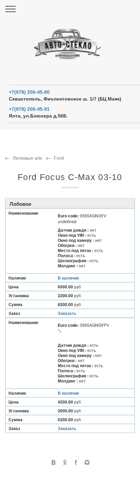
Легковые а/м (27, 158)
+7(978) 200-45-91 (29, 109)
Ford (59, 158)
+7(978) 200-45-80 (29, 92)
